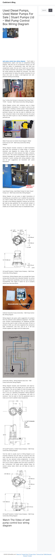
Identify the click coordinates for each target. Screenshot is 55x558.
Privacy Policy (32, 554)
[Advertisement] (18, 49)
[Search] (50, 10)
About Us (19, 554)
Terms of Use (40, 554)
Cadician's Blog (9, 2)
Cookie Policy (25, 554)
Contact (30, 556)
